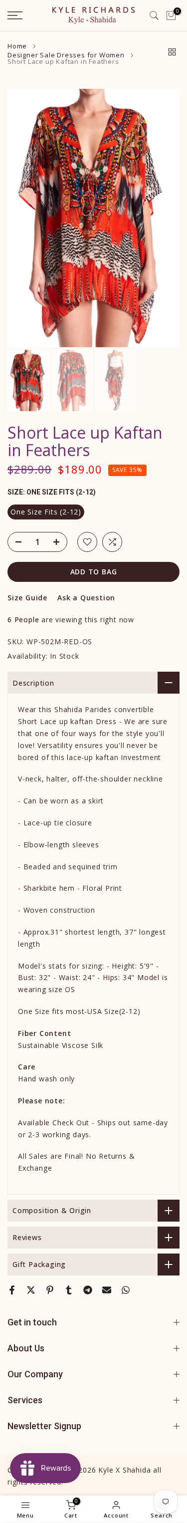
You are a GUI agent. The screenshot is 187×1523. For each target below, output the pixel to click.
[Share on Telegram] (87, 1289)
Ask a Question (86, 597)
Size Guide (27, 597)
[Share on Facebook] (11, 1289)
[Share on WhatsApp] (125, 1289)
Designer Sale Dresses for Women (66, 55)
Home (17, 46)
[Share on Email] (106, 1289)
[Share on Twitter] (30, 1289)
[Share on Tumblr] (68, 1289)
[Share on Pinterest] (49, 1289)
